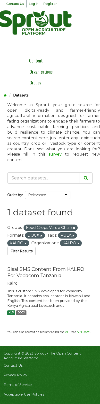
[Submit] (86, 178)
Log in (33, 4)
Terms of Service (18, 385)
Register (50, 4)
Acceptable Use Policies (24, 394)
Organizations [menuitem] (41, 71)
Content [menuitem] (36, 60)
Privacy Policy (15, 375)
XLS (11, 312)
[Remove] (74, 228)
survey (55, 154)
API (67, 332)
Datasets (20, 95)
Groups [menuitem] (35, 82)
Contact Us (15, 4)
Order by (14, 195)
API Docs (83, 332)
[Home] (5, 95)
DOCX (21, 312)
